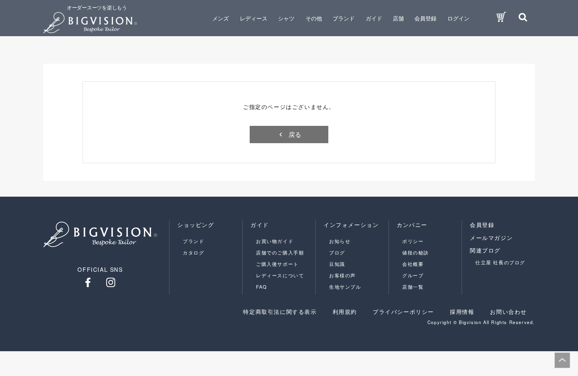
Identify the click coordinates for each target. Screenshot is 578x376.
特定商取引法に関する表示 (280, 311)
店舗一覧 (412, 286)
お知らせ (339, 241)
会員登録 (425, 18)
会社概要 (412, 263)
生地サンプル (345, 286)
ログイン (458, 18)
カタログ (193, 252)
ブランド (193, 241)
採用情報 (462, 311)
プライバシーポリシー (403, 311)
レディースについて (280, 275)
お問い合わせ (508, 311)
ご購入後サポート (277, 263)
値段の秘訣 (415, 252)
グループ (412, 275)
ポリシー (412, 241)
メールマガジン (491, 237)
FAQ (261, 286)
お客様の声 (342, 275)
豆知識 (337, 263)
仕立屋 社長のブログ (500, 262)
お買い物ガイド (274, 241)
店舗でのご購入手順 (280, 252)
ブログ (337, 252)
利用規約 (345, 311)
